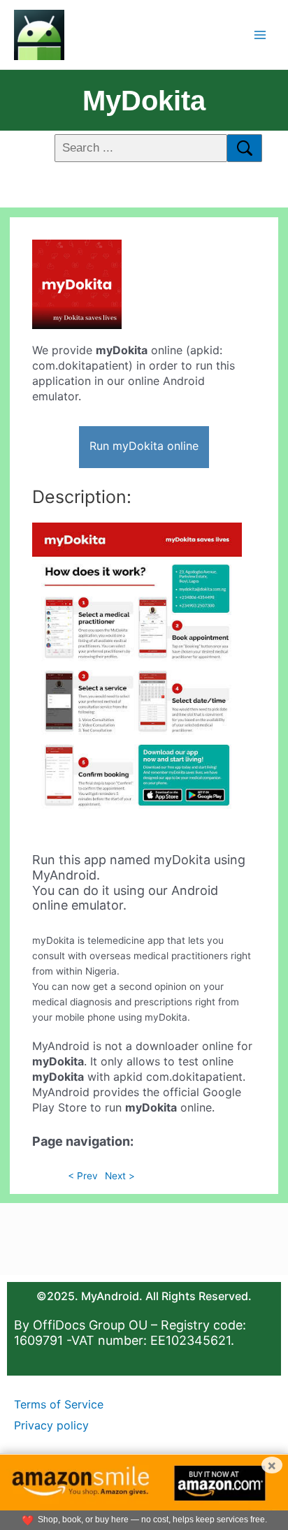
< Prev (83, 1175)
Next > (120, 1175)
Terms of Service (58, 1404)
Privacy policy (51, 1425)
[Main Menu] (260, 34)
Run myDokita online (144, 446)
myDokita (144, 100)
